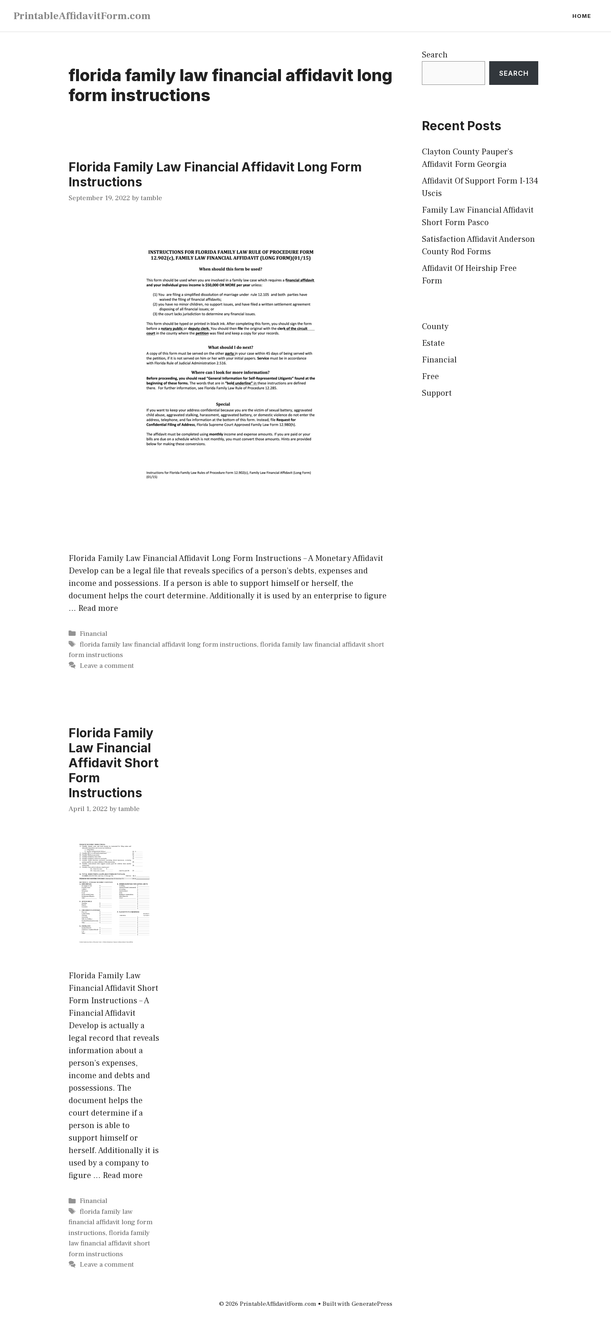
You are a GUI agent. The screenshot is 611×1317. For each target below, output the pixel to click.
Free (430, 376)
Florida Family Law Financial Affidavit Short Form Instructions (113, 762)
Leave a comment (107, 665)
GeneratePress (372, 1304)
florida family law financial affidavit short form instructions (109, 1243)
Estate (433, 343)
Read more (98, 608)
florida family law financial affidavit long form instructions (168, 644)
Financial (93, 633)
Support (437, 393)
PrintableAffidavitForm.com (81, 15)
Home (581, 15)
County (435, 326)
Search (435, 55)
